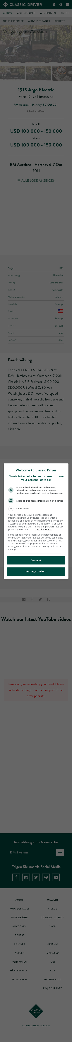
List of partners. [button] (44, 529)
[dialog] (36, 521)
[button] (36, 508)
